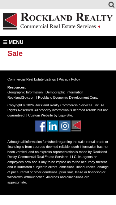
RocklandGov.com (21, 97)
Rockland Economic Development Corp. (68, 97)
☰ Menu (13, 42)
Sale (15, 53)
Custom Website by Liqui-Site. (50, 115)
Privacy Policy (69, 79)
